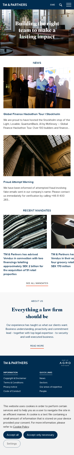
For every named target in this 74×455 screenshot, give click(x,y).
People (43, 391)
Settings (12, 443)
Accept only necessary (40, 435)
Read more (37, 345)
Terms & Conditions (13, 382)
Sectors (43, 382)
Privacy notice (10, 387)
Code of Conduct (12, 391)
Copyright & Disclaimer (14, 378)
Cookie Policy (21, 427)
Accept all (13, 435)
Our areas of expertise (51, 387)
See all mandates (37, 283)
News (42, 378)
